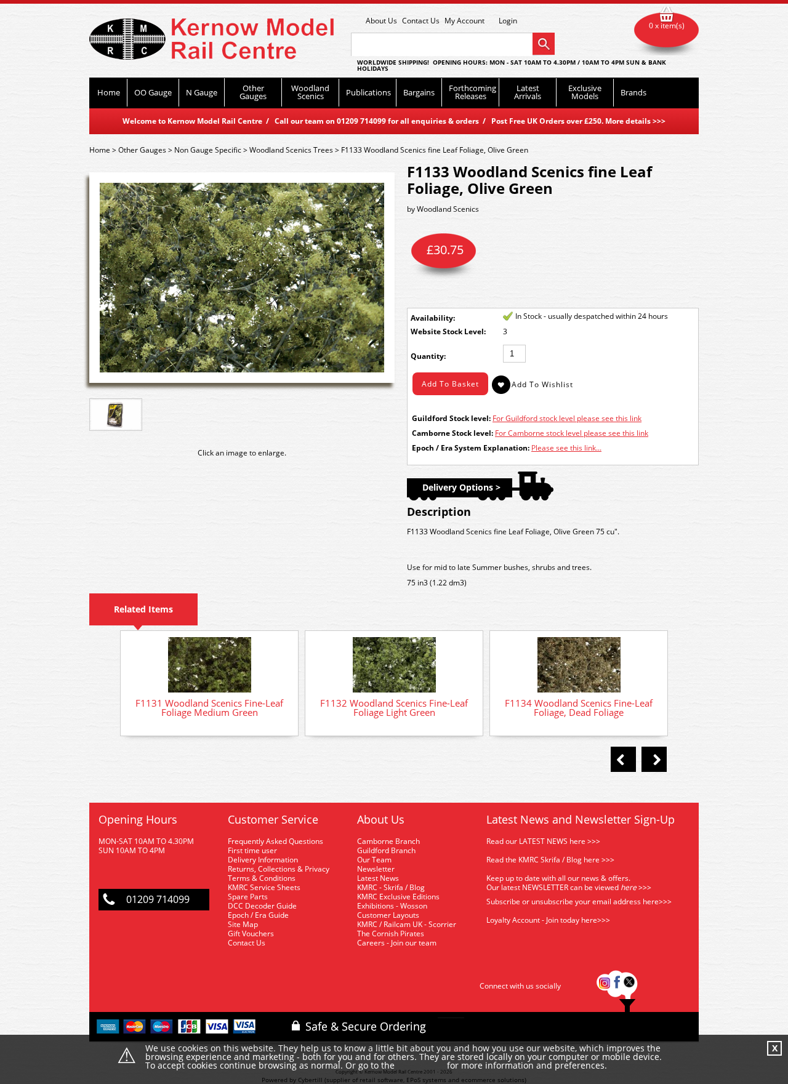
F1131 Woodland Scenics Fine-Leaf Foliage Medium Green (209, 707)
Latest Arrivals (527, 92)
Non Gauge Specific (207, 150)
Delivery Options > (461, 487)
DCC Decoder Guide (263, 906)
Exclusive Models (584, 92)
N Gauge (201, 92)
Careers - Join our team (396, 942)
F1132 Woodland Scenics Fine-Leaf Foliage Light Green (394, 707)
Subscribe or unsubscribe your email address (579, 901)
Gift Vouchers (251, 933)
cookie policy (420, 1066)
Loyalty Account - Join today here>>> (548, 920)
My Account (464, 20)
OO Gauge (153, 92)
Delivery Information (263, 859)
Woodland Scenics (310, 92)
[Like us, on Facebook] (617, 986)
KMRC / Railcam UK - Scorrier (406, 924)
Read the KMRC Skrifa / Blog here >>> (550, 859)
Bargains (419, 92)
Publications (368, 92)
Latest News (378, 878)
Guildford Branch (386, 850)
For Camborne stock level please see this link (571, 433)
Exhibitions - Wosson (392, 906)
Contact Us (421, 20)
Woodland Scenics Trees (291, 150)
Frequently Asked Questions (275, 841)
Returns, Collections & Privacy (278, 869)
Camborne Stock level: (452, 433)
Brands (633, 92)
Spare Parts (248, 896)
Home (108, 92)
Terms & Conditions (262, 878)
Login (508, 21)
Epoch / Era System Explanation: (470, 448)
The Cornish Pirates (390, 933)
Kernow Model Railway (211, 39)
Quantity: (428, 356)
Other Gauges (253, 92)
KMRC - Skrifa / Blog (391, 887)
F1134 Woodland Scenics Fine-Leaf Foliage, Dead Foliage (579, 707)
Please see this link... (566, 448)
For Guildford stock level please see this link (566, 418)
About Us (381, 20)
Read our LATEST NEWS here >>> (543, 841)
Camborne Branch (388, 841)
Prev (623, 759)
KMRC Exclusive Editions (398, 896)
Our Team (374, 859)
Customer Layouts (388, 915)
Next (654, 759)
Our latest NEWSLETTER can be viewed (552, 887)
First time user (252, 850)
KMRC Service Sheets (264, 887)
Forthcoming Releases (472, 92)
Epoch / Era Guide (258, 915)
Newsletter (376, 869)
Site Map (243, 924)
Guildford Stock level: (451, 418)
